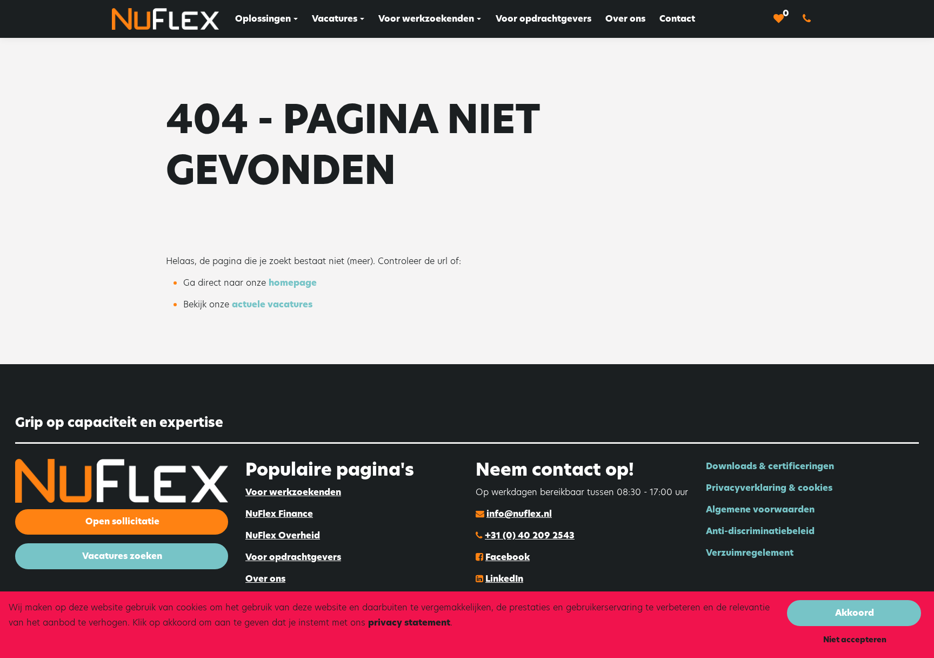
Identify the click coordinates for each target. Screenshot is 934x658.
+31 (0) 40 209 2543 (530, 535)
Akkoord (854, 613)
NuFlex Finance (279, 514)
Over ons (265, 579)
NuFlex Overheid (282, 535)
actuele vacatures (272, 304)
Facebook (507, 557)
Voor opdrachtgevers (293, 557)
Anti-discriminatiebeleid (760, 531)
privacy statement (409, 622)
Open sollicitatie (122, 521)
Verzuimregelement (749, 553)
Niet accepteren (854, 639)
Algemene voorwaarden (760, 509)
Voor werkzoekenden (293, 492)
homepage (293, 283)
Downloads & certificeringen (770, 466)
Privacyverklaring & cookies (769, 488)
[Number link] (809, 19)
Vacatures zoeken (122, 556)
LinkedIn (504, 579)
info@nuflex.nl (519, 514)
